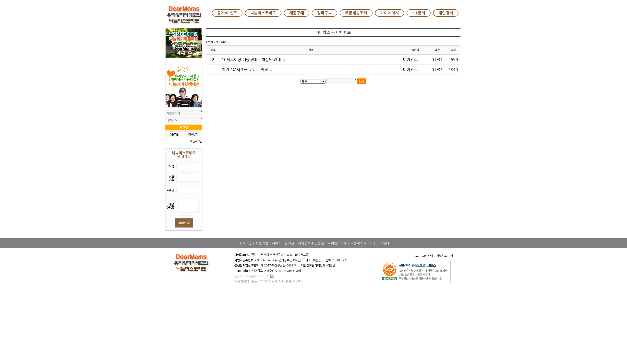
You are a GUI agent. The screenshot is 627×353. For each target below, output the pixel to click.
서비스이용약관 (283, 243)
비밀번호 (172, 120)
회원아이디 (173, 113)
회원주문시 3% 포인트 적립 (245, 70)
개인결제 (445, 13)
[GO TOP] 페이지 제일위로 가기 (433, 255)
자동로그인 (196, 141)
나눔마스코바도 (263, 13)
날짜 (437, 50)
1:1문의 (418, 13)
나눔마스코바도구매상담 (184, 154)
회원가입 (261, 243)
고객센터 (382, 243)
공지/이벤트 (227, 13)
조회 (453, 50)
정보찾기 (193, 134)
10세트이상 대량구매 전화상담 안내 (252, 60)
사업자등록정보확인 (288, 260)
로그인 (247, 243)
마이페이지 (389, 13)
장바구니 (324, 13)
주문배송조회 (356, 13)
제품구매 (296, 13)
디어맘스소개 (337, 243)
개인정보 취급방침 (311, 243)
